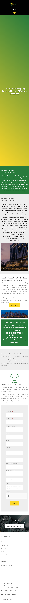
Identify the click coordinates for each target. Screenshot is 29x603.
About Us (3, 548)
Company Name (10, 426)
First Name (9, 411)
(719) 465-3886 (12, 590)
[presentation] (16, 496)
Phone (8, 433)
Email (8, 440)
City (7, 456)
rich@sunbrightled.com (10, 594)
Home (3, 542)
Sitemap (3, 561)
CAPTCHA (8, 492)
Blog (2, 551)
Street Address (10, 450)
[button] (14, 13)
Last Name (9, 419)
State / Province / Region (12, 463)
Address (8, 447)
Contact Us (4, 555)
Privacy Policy (4, 558)
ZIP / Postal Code (10, 470)
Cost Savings (4, 545)
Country (8, 477)
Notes (7, 483)
